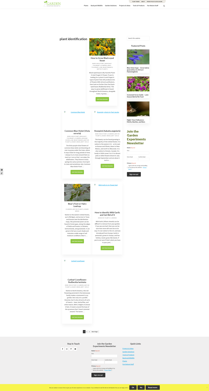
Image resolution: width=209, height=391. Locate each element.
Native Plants (102, 69)
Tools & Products (128, 355)
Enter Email (130, 157)
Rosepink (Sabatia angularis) (107, 131)
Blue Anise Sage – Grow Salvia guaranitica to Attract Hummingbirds (138, 70)
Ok (133, 387)
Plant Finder (135, 1)
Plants (124, 361)
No (141, 387)
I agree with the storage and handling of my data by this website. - (137, 167)
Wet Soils (85, 142)
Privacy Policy (107, 370)
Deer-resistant (98, 63)
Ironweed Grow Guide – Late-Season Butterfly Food (138, 96)
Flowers (104, 65)
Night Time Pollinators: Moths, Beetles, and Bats (136, 121)
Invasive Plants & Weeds (107, 218)
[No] (207, 387)
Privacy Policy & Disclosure (154, 1)
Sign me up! (133, 174)
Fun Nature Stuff (128, 364)
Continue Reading (103, 99)
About (143, 1)
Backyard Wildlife (128, 358)
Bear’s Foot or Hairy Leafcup (77, 204)
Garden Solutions (128, 352)
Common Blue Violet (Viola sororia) (77, 132)
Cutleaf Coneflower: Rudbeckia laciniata (77, 280)
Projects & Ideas (127, 348)
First (128, 150)
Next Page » (95, 332)
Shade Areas (76, 142)
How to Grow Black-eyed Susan (102, 59)
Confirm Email (141, 157)
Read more (152, 387)
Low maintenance (106, 67)
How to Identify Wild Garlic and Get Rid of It (107, 213)
